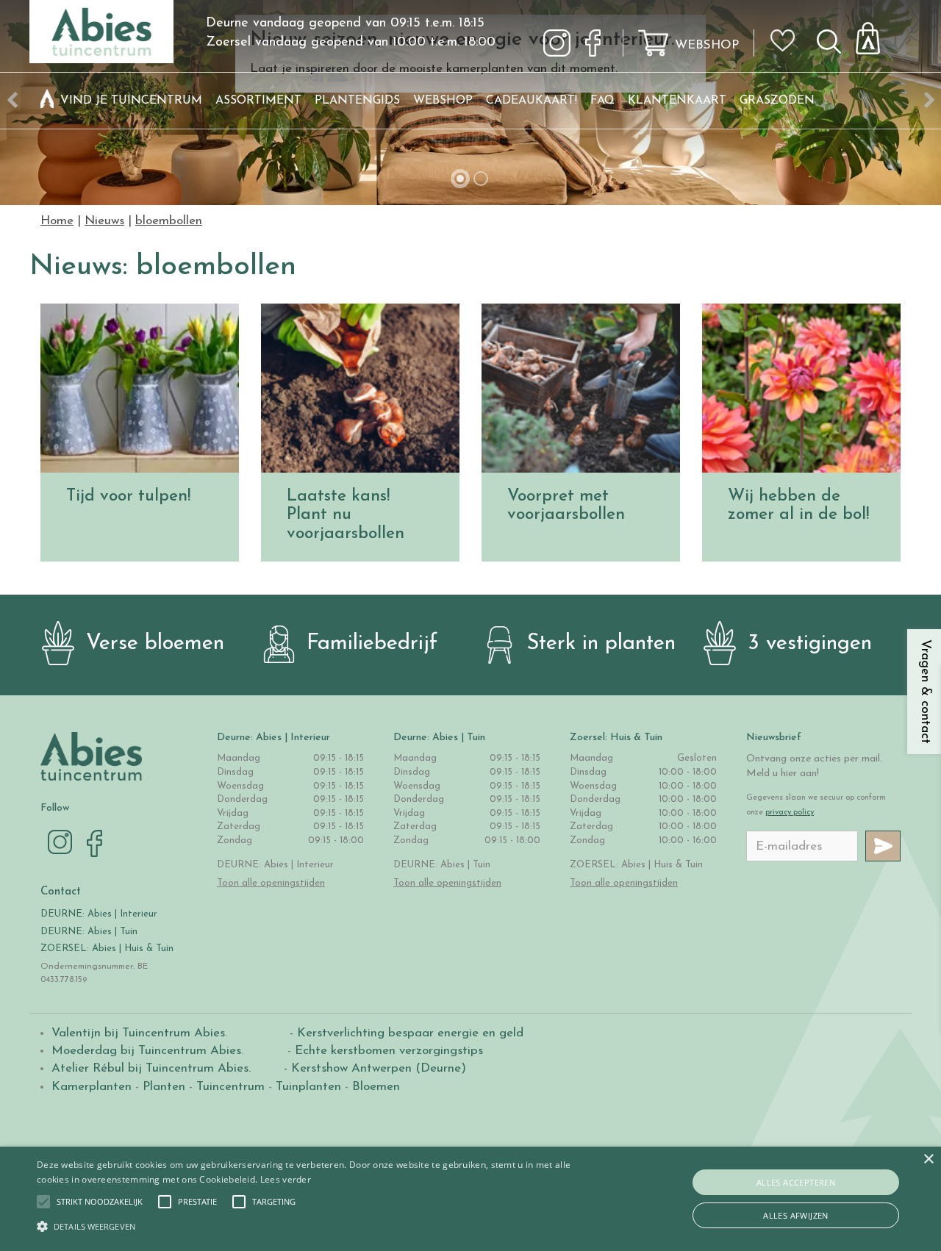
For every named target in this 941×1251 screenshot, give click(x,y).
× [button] (928, 1159)
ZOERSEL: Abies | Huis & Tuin (108, 948)
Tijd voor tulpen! (128, 496)
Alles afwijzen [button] (796, 1215)
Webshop (707, 45)
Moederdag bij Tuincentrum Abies (146, 1050)
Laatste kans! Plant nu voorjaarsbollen (345, 515)
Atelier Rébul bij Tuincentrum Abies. (151, 1068)
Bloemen (376, 1086)
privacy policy (789, 813)
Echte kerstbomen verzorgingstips (389, 1050)
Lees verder (285, 1179)
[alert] (470, 1199)
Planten (164, 1086)
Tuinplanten (308, 1086)
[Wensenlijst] (787, 30)
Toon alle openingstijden (271, 883)
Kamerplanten (91, 1086)
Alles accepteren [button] (795, 1182)
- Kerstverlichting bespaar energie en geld (404, 1033)
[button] (100, 1201)
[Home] (47, 101)
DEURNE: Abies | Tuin (88, 931)
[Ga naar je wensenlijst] (787, 46)
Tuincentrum (230, 1086)
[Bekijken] (876, 34)
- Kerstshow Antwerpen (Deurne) (373, 1068)
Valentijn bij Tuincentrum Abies (138, 1033)
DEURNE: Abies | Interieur (98, 914)
